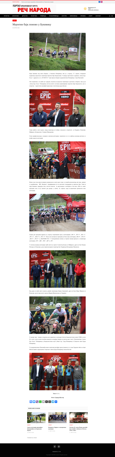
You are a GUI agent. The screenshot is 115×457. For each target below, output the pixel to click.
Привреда (43, 16)
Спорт (90, 16)
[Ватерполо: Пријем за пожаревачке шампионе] (57, 417)
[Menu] (112, 16)
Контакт (98, 16)
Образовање (73, 16)
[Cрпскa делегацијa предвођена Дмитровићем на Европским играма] (36, 417)
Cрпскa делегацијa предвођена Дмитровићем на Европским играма (37, 2)
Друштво (25, 16)
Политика (34, 16)
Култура (64, 16)
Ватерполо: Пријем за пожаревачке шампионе (57, 428)
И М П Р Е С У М (57, 451)
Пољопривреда (54, 16)
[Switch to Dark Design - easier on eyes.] (110, 16)
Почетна (6, 16)
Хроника (83, 16)
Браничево (15, 16)
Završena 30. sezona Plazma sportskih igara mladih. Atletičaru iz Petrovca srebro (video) (78, 429)
